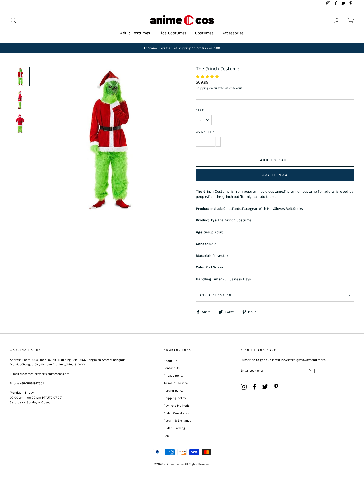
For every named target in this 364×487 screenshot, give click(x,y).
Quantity (205, 132)
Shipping (202, 88)
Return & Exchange (177, 420)
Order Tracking (174, 428)
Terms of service (176, 383)
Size (200, 110)
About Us (170, 361)
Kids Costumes (173, 33)
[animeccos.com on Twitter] (265, 387)
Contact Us (172, 368)
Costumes (204, 33)
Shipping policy (175, 398)
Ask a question (216, 295)
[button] (208, 76)
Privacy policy (173, 375)
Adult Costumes (135, 33)
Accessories (233, 33)
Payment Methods (177, 405)
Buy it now (275, 175)
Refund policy (173, 391)
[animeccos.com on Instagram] (244, 387)
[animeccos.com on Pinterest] (276, 387)
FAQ (166, 436)
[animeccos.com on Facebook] (254, 387)
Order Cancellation (177, 413)
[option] (182, 48)
